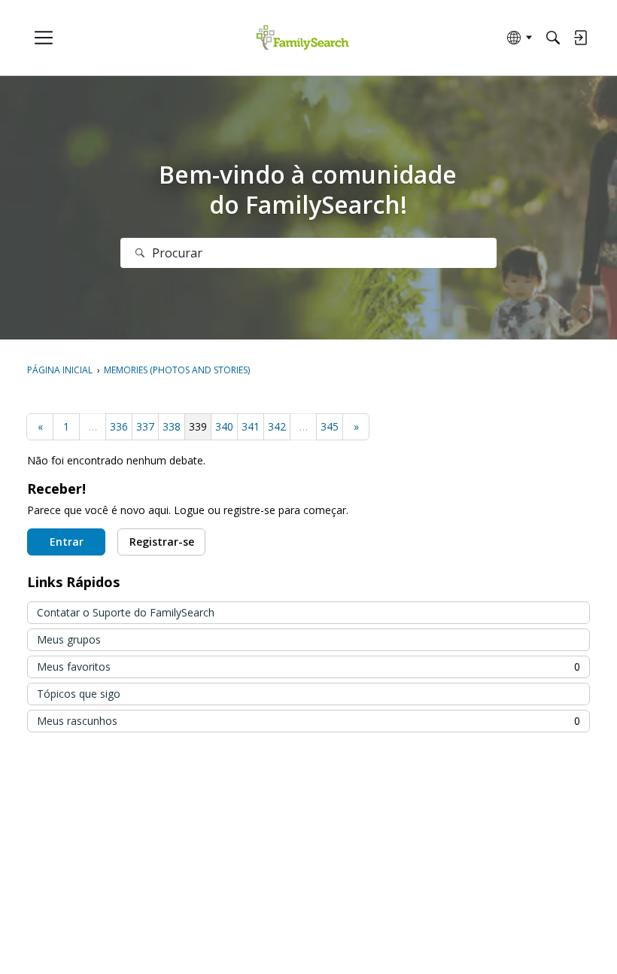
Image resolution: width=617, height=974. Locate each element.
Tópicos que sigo (78, 693)
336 (119, 426)
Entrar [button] (67, 541)
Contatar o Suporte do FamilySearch (125, 612)
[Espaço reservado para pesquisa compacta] (553, 37)
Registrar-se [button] (161, 541)
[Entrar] (580, 37)
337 (145, 426)
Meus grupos (69, 639)
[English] (303, 38)
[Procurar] (140, 253)
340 (224, 426)
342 (277, 426)
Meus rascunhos (308, 721)
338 (172, 426)
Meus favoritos (308, 666)
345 (330, 426)
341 (251, 426)
